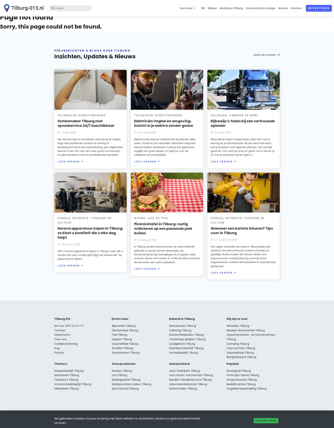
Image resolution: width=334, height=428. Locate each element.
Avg (56, 348)
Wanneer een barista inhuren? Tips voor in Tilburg (242, 230)
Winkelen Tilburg (237, 326)
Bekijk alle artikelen (265, 55)
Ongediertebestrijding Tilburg (246, 389)
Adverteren (319, 8)
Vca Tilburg (119, 375)
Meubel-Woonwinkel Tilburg (245, 330)
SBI (203, 8)
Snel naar (186, 8)
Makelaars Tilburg (66, 389)
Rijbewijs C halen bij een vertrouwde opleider (243, 123)
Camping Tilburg (237, 344)
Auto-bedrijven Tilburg (184, 371)
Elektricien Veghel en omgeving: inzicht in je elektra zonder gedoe (163, 123)
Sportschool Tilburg (125, 389)
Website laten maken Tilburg (131, 384)
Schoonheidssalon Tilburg (186, 335)
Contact (296, 8)
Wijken (212, 8)
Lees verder (69, 161)
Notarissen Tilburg (66, 375)
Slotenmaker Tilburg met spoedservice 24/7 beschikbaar (86, 123)
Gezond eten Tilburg (126, 353)
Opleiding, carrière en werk (234, 115)
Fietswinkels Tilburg (125, 330)
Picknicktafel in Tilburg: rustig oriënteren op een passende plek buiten (163, 229)
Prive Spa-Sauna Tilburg (242, 375)
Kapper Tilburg (122, 339)
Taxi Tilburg (119, 335)
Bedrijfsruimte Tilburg (241, 384)
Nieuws (283, 8)
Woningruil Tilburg (238, 371)
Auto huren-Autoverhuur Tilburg (191, 375)
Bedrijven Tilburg (231, 8)
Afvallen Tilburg (122, 348)
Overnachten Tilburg (240, 348)
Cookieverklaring (65, 344)
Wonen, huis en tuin (151, 218)
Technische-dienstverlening (82, 115)
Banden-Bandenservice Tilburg (190, 380)
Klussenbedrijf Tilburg (68, 371)
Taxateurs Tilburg (66, 380)
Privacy (59, 353)
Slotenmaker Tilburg (183, 389)
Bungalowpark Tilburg (241, 357)
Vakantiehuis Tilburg (240, 353)
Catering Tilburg (180, 330)
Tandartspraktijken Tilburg (187, 339)
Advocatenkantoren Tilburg (188, 384)
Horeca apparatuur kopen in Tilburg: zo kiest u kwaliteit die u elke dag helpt (90, 233)
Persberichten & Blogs (260, 8)
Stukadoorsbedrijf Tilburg (186, 348)
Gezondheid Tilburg (125, 344)
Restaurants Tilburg (182, 326)
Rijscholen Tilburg (123, 326)
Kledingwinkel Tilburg (126, 380)
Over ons (60, 339)
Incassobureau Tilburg (241, 380)
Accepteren (266, 420)
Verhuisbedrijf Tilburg (183, 353)
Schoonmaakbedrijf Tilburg (72, 384)
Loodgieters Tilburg (182, 344)
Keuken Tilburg (122, 371)
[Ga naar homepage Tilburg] (23, 8)
